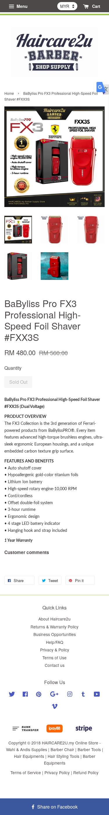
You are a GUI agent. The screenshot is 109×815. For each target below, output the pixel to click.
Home (9, 93)
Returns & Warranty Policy (54, 627)
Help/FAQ (54, 642)
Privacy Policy (57, 772)
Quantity (13, 367)
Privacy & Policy (54, 650)
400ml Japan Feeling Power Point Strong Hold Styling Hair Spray (55, 2)
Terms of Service (25, 772)
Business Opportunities (54, 634)
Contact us (55, 665)
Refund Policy (86, 772)
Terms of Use (54, 657)
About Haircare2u (54, 619)
